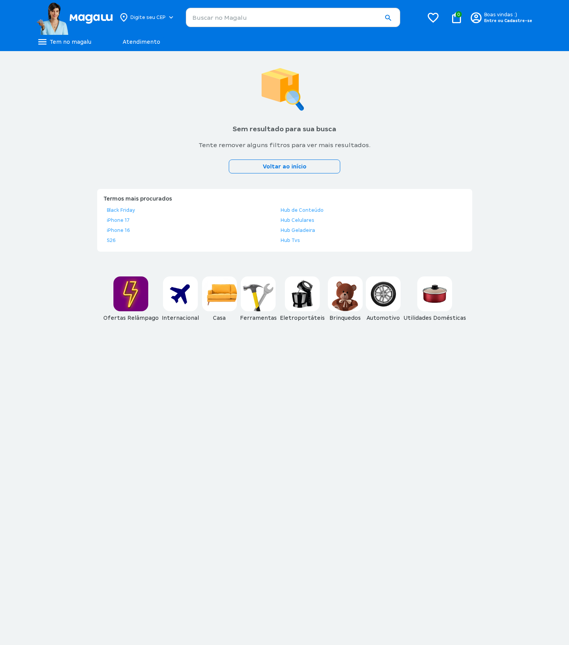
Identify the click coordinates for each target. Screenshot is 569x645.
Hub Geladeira (298, 230)
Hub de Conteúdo (302, 210)
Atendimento (141, 42)
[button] (387, 17)
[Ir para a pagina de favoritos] (433, 17)
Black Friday (121, 210)
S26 (111, 240)
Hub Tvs (290, 240)
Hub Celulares (297, 220)
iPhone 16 (118, 230)
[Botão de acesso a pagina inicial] (74, 17)
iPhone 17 (118, 220)
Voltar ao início (285, 166)
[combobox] (293, 17)
